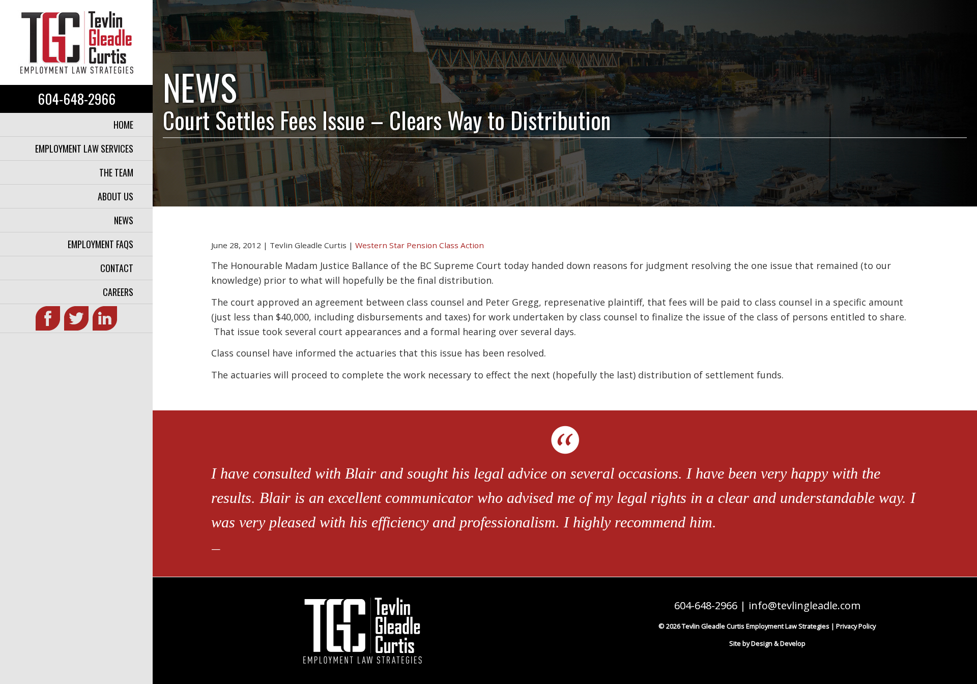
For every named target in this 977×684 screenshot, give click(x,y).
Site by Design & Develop (767, 643)
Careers (118, 292)
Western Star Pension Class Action (419, 245)
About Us (115, 196)
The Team (116, 172)
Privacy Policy (856, 626)
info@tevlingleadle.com (804, 605)
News (123, 220)
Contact (116, 268)
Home (123, 124)
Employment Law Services (84, 148)
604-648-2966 (77, 98)
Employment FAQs (100, 244)
